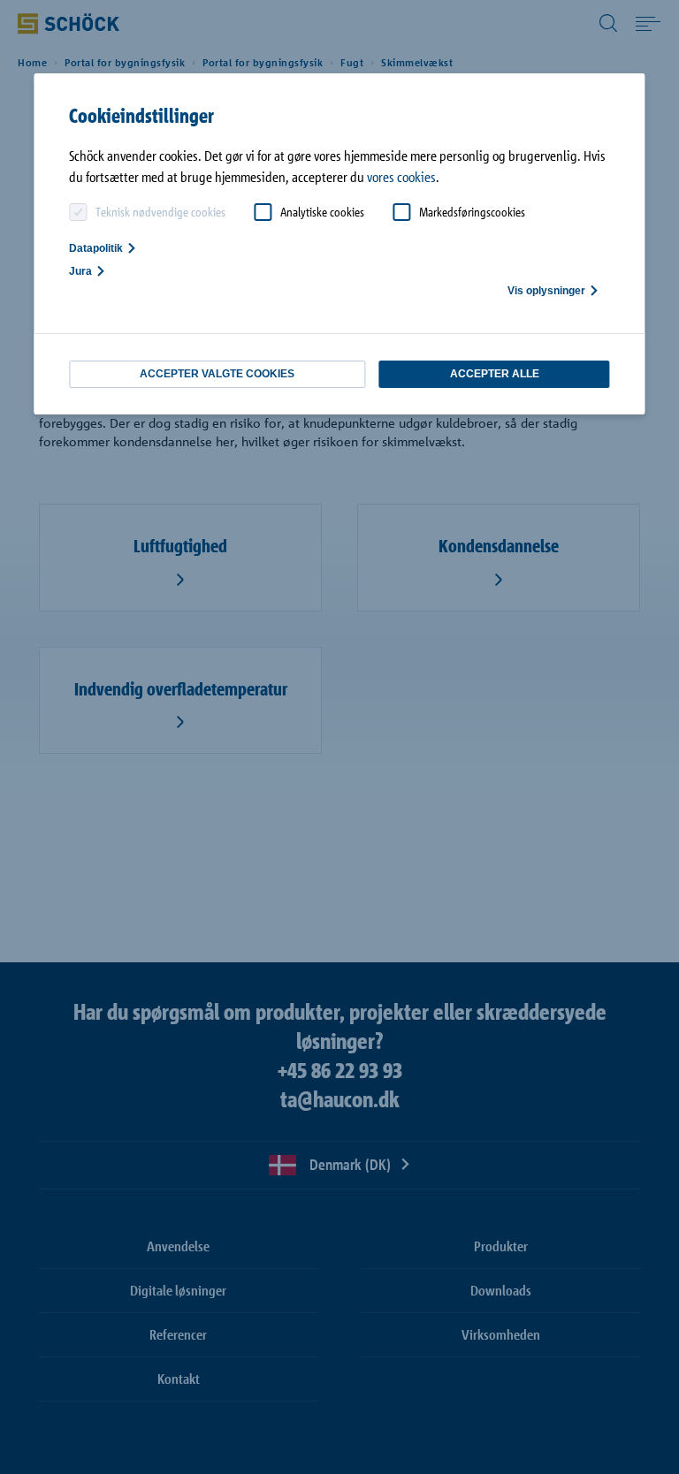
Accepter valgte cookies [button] (217, 374)
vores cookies (401, 177)
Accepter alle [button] (494, 374)
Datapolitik (96, 249)
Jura (80, 271)
